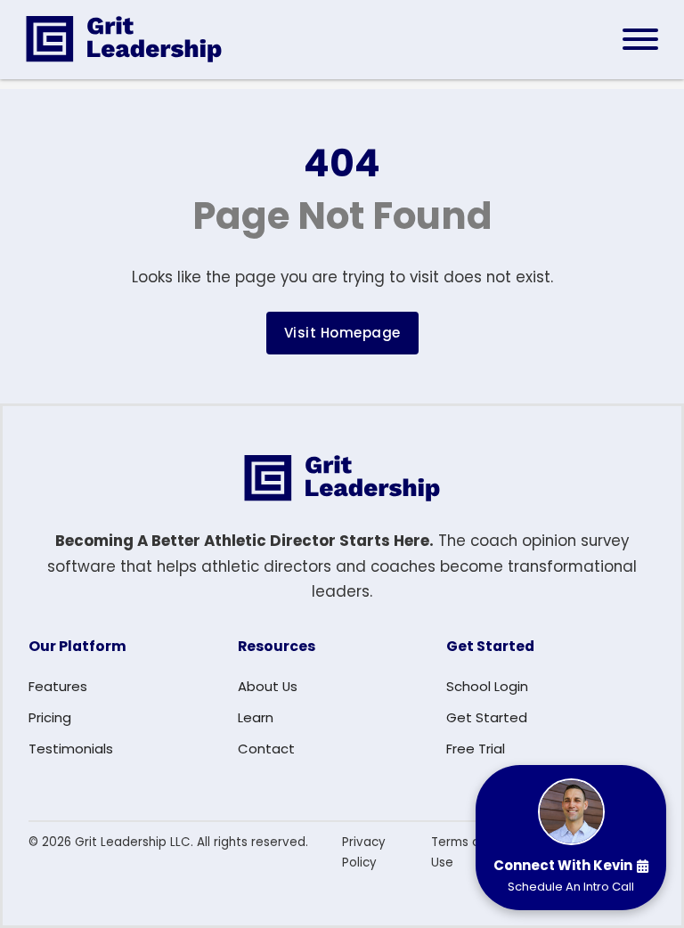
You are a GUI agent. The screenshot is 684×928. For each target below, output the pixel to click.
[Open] (640, 39)
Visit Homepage (342, 332)
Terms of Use (458, 852)
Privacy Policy (364, 852)
